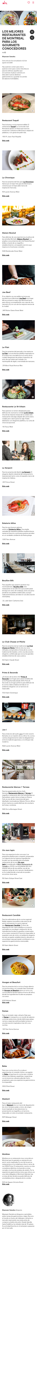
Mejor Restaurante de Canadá (17, 865)
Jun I (21, 734)
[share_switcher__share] (32, 37)
